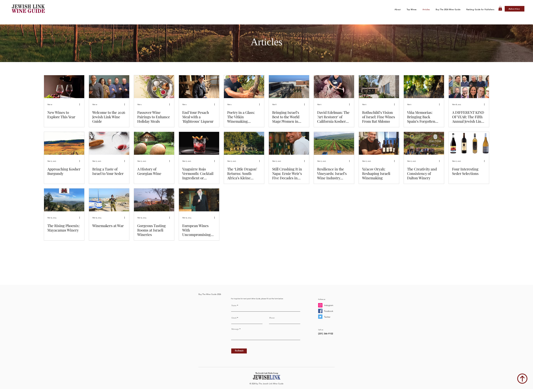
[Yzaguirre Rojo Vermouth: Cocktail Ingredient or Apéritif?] (199, 143)
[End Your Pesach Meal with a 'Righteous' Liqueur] (199, 86)
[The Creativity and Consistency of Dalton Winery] (424, 143)
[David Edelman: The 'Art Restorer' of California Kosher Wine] (334, 86)
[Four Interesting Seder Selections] (469, 143)
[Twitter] (320, 316)
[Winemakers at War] (109, 199)
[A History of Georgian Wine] (154, 143)
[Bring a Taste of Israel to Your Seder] (109, 143)
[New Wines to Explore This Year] (64, 86)
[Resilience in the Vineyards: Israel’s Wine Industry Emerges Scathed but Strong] (334, 143)
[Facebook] (320, 311)
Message (235, 329)
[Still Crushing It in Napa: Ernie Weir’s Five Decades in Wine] (289, 143)
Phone (272, 318)
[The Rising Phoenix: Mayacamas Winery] (64, 199)
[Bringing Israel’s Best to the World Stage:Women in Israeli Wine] (289, 86)
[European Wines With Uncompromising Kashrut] (199, 199)
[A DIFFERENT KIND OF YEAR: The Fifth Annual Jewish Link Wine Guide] (469, 86)
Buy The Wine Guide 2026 (209, 294)
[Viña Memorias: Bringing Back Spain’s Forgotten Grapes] (424, 86)
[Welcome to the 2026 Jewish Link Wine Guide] (109, 86)
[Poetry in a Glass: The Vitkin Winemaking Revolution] (244, 86)
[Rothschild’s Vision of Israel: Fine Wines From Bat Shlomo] (379, 86)
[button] (411, 9)
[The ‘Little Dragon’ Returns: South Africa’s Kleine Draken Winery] (244, 143)
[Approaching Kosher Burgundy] (64, 143)
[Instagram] (320, 305)
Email (234, 318)
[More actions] (80, 104)
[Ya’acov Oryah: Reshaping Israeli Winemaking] (379, 143)
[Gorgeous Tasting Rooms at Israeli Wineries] (154, 199)
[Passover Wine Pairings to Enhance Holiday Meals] (154, 86)
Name (234, 305)
